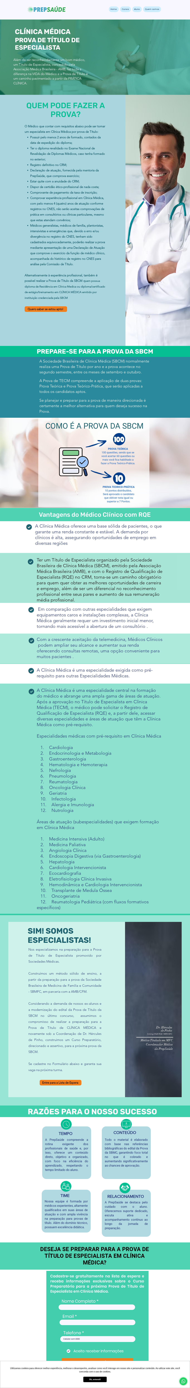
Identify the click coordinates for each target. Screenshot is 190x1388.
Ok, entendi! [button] (95, 1379)
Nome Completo (79, 1301)
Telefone (72, 1333)
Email (68, 1316)
